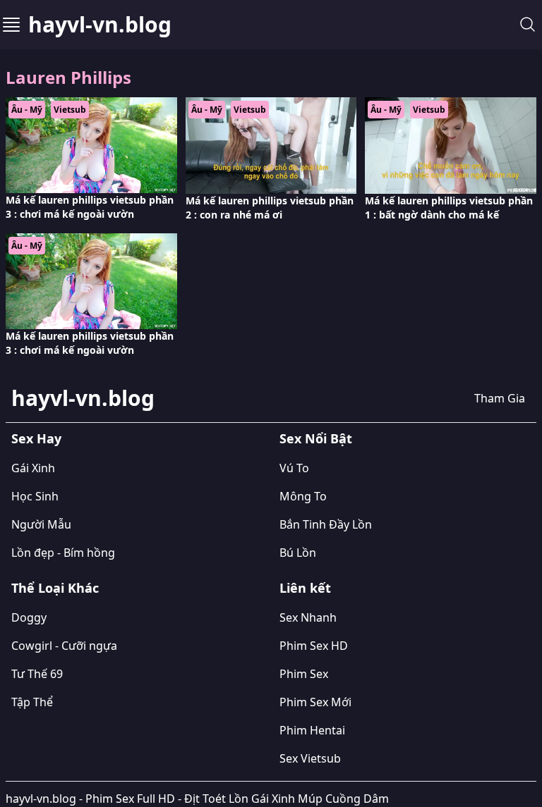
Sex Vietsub (310, 758)
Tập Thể (32, 702)
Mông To (303, 496)
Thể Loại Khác (55, 587)
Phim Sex (303, 674)
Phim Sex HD (313, 645)
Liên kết (305, 587)
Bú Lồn (297, 552)
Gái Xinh (33, 468)
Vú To (294, 468)
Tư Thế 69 (37, 674)
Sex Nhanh (308, 617)
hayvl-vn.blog (99, 24)
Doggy (29, 617)
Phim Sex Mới (315, 702)
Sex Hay (36, 438)
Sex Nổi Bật (315, 438)
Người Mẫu (41, 524)
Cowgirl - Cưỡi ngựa (64, 645)
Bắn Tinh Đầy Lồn (325, 524)
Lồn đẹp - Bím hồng (63, 552)
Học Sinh (35, 496)
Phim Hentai (312, 730)
